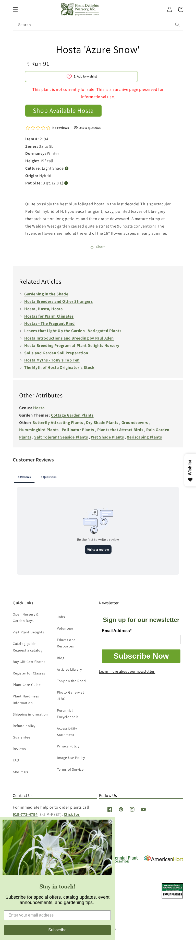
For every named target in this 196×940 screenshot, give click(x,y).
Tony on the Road (71, 681)
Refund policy (24, 725)
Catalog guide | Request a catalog (27, 646)
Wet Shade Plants (107, 437)
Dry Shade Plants (102, 422)
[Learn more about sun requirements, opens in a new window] (67, 168)
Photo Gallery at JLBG (70, 695)
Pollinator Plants (78, 429)
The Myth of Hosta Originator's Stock (59, 367)
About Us (20, 772)
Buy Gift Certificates (29, 661)
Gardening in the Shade (46, 294)
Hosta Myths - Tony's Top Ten (52, 360)
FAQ (16, 760)
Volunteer (65, 628)
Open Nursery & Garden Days (25, 617)
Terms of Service (70, 769)
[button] (15, 9)
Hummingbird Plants (39, 429)
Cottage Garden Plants (72, 415)
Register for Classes (29, 673)
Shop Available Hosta (63, 110)
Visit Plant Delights (28, 632)
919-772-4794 (25, 814)
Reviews (19, 748)
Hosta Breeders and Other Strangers (58, 301)
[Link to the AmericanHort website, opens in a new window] (163, 859)
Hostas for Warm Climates (49, 316)
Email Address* (116, 631)
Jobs (61, 617)
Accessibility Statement (67, 731)
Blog (60, 658)
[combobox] (98, 25)
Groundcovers (134, 422)
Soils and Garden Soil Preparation (56, 353)
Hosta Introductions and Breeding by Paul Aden (69, 338)
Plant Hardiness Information (26, 699)
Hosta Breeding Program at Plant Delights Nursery (71, 345)
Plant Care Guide (27, 684)
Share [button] (101, 246)
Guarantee (21, 737)
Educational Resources (67, 642)
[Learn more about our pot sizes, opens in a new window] (66, 183)
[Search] (177, 24)
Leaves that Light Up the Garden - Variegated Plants (72, 330)
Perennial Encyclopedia (68, 713)
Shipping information (30, 714)
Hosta (38, 407)
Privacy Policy (68, 746)
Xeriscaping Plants (144, 437)
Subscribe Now (141, 656)
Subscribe (57, 930)
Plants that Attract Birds (120, 429)
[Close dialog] (110, 821)
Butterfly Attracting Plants (57, 422)
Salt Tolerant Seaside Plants (61, 437)
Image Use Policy (71, 757)
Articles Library (69, 669)
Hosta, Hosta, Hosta (43, 308)
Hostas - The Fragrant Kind (49, 323)
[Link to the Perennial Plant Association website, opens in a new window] (118, 861)
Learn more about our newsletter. (127, 671)
